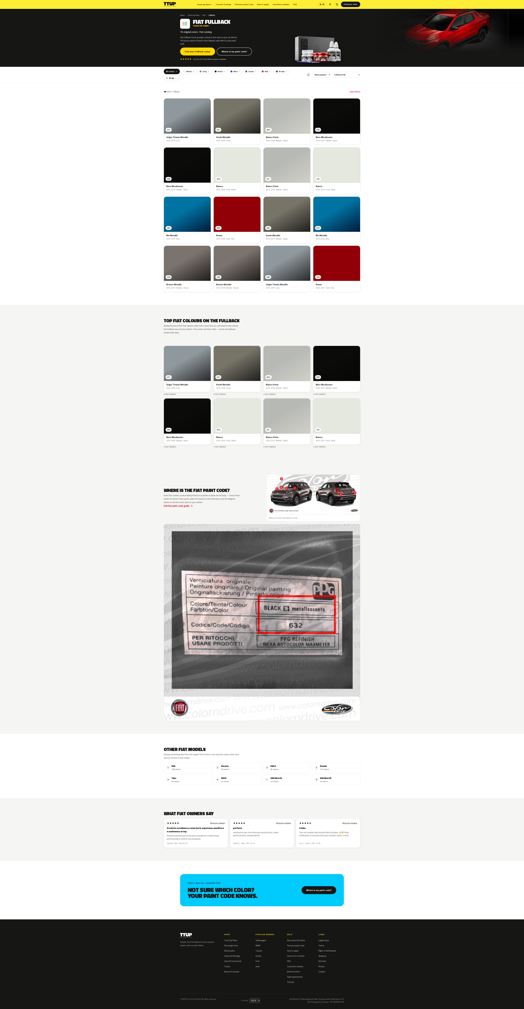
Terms (321, 945)
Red (267, 71)
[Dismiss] (37, 1000)
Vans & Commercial (232, 961)
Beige (172, 78)
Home (182, 15)
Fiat (204, 15)
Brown (283, 71)
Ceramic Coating (223, 4)
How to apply (263, 4)
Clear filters (355, 91)
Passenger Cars (231, 945)
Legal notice (323, 940)
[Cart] (337, 4)
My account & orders (296, 940)
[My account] (330, 4)
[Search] (308, 74)
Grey (206, 71)
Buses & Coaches (231, 971)
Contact (290, 982)
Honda (258, 955)
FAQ (295, 4)
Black (221, 71)
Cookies (321, 971)
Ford (257, 961)
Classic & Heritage (232, 955)
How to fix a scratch (295, 955)
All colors (172, 71)
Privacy (321, 966)
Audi (257, 966)
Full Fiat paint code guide (176, 506)
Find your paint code (244, 4)
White (190, 71)
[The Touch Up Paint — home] (170, 4)
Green (252, 71)
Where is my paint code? (234, 51)
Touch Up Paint (204, 4)
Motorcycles (229, 950)
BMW (258, 945)
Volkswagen (261, 940)
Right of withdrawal (327, 950)
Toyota (259, 950)
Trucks (227, 966)
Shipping (322, 955)
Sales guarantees (295, 976)
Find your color (351, 4)
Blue (236, 71)
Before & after (293, 971)
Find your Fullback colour (197, 51)
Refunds (322, 961)
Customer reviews (281, 4)
